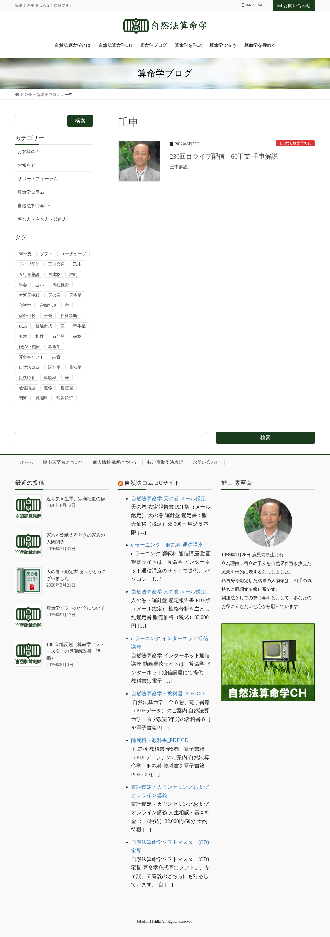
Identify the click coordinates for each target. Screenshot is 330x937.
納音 (56, 357)
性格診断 (69, 315)
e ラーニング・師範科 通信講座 (167, 545)
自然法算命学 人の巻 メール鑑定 (168, 591)
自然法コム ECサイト (152, 483)
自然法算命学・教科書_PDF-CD (167, 693)
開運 (23, 398)
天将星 (75, 295)
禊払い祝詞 (29, 346)
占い (39, 284)
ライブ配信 (29, 264)
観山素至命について (63, 462)
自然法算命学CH (295, 143)
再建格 (54, 274)
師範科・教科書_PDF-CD (160, 740)
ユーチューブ (73, 253)
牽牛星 (79, 326)
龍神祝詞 (64, 398)
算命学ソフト (31, 357)
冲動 (73, 274)
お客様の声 (28, 151)
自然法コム (29, 367)
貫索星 (75, 367)
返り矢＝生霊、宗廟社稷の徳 (75, 498)
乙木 (77, 264)
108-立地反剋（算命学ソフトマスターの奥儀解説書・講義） (75, 651)
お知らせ (26, 165)
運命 (48, 388)
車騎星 (50, 377)
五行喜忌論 (29, 274)
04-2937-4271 (257, 5)
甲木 (23, 336)
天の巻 (54, 295)
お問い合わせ (297, 5)
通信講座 (27, 388)
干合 (48, 315)
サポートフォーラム (37, 178)
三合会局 (56, 264)
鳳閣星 (41, 398)
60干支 (25, 253)
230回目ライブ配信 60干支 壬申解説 (224, 156)
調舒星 (54, 367)
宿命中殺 (27, 315)
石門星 (58, 336)
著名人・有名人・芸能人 (42, 219)
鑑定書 (67, 388)
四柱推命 (60, 284)
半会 (23, 284)
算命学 (54, 346)
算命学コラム (30, 192)
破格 (77, 336)
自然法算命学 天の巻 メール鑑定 (168, 498)
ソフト (46, 253)
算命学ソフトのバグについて (75, 608)
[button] (268, 721)
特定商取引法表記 (165, 462)
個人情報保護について (115, 462)
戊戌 (23, 326)
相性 (39, 336)
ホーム (27, 462)
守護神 (25, 305)
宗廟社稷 (48, 305)
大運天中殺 (29, 295)
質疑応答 (27, 377)
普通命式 (43, 326)
